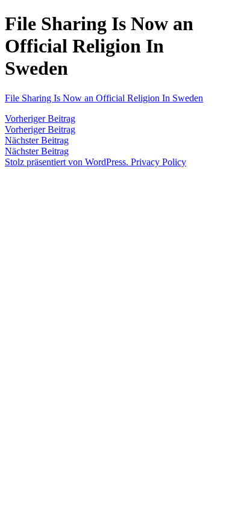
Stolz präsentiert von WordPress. (68, 162)
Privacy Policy (158, 162)
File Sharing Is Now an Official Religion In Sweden (104, 98)
